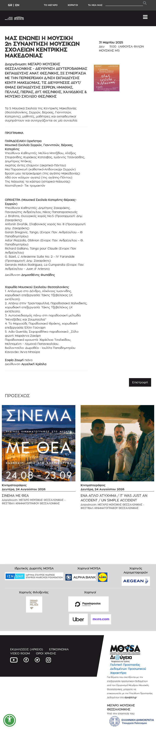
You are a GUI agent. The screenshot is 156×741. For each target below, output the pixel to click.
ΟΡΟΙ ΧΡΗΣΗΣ (46, 653)
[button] (9, 720)
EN (17, 4)
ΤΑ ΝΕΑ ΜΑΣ (95, 5)
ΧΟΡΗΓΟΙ (73, 5)
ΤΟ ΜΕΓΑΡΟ (50, 5)
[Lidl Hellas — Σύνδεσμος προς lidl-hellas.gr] (97, 576)
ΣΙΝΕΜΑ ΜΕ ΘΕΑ (15, 495)
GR (10, 4)
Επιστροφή (140, 382)
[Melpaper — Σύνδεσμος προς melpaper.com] (115, 576)
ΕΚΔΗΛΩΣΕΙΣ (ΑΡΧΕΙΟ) (26, 649)
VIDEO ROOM (20, 653)
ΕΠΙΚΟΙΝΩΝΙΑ (59, 649)
